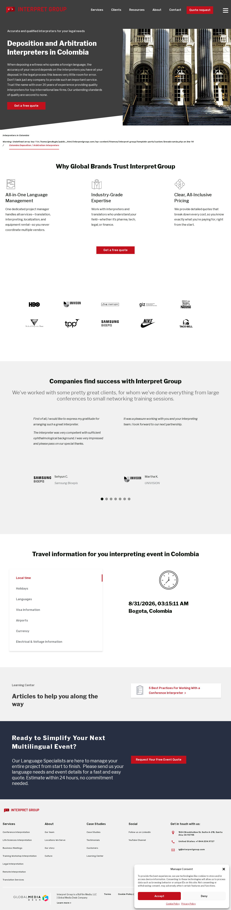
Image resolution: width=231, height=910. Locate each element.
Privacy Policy (188, 903)
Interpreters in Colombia (16, 135)
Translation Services (13, 879)
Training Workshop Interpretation (20, 856)
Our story (50, 848)
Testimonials (93, 840)
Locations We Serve (55, 840)
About (156, 10)
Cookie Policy (173, 903)
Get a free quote (26, 105)
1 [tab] (102, 499)
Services (97, 10)
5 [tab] (120, 499)
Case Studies (94, 832)
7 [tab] (129, 499)
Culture (48, 856)
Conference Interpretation (16, 832)
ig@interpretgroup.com (191, 849)
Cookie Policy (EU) (128, 894)
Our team (49, 832)
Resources (137, 10)
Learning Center (95, 856)
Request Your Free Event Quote (158, 759)
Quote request (199, 10)
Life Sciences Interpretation (17, 840)
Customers (92, 848)
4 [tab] (115, 499)
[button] (224, 869)
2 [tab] (106, 499)
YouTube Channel (137, 840)
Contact (175, 10)
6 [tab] (124, 499)
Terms (107, 894)
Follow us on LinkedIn (140, 832)
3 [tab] (111, 499)
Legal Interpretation (13, 864)
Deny (204, 896)
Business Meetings (12, 848)
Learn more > (64, 903)
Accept (159, 896)
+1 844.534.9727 (205, 841)
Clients (116, 10)
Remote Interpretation (14, 872)
